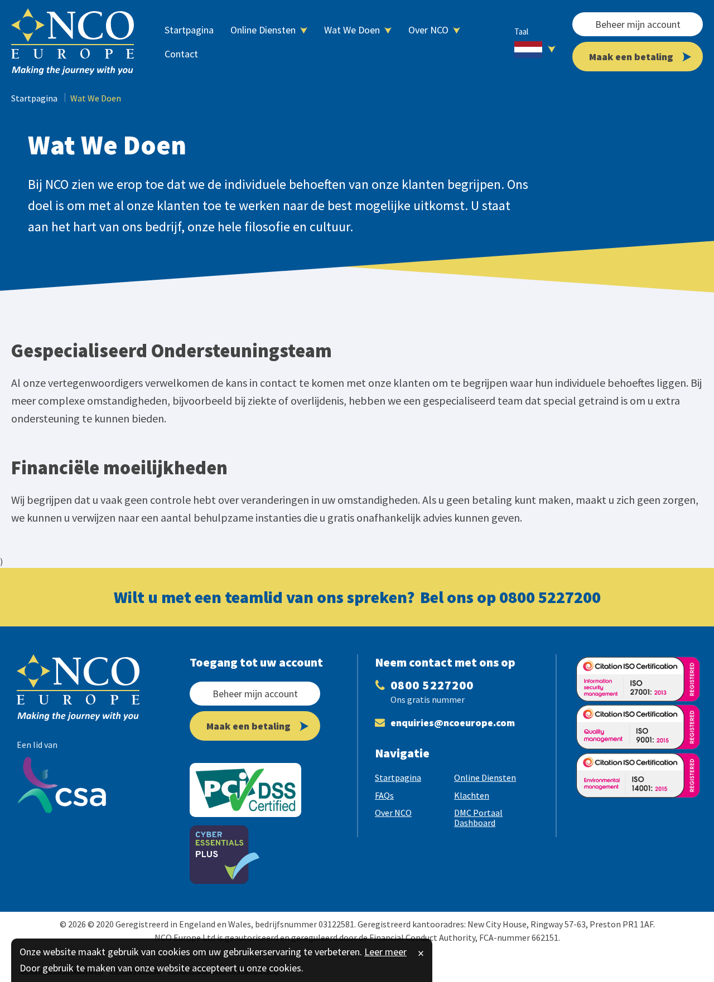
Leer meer (385, 951)
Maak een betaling (631, 56)
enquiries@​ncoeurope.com (452, 722)
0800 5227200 (550, 596)
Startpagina (34, 98)
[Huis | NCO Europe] (72, 41)
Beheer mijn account (638, 24)
